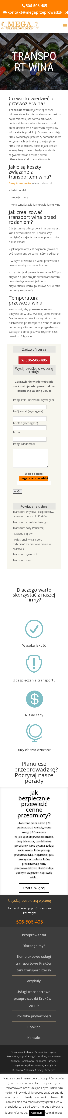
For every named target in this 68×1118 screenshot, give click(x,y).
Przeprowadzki (34, 935)
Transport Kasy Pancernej (28, 528)
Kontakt (34, 1037)
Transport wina (22, 560)
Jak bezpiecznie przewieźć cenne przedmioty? (34, 804)
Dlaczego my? (33, 945)
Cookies (33, 1027)
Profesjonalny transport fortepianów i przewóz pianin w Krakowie (32, 544)
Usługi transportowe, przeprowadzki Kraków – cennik (34, 998)
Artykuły (38, 827)
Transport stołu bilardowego (30, 522)
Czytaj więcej (34, 887)
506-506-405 (36, 360)
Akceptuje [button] (36, 1112)
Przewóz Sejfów (22, 533)
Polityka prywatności (34, 1016)
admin (41, 823)
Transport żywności (25, 554)
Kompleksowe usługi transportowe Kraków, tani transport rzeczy (34, 963)
